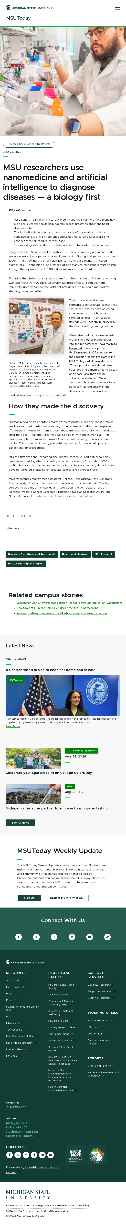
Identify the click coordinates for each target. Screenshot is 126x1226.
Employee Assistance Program (100, 1042)
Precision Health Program (90, 357)
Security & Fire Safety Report (61, 1049)
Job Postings (95, 1034)
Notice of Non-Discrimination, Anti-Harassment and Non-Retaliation (60, 1075)
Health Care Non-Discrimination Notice (60, 1089)
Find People (13, 987)
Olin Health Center (59, 995)
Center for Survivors (60, 1041)
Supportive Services (99, 991)
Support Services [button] (96, 975)
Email (9, 1000)
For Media (12, 1056)
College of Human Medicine (94, 361)
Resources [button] (16, 973)
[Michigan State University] (30, 7)
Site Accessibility (79, 1206)
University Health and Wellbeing (61, 1013)
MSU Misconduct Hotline (20, 1036)
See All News (20, 822)
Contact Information (18, 1206)
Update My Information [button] (66, 898)
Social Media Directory (19, 1043)
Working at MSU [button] (103, 1012)
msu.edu (37, 1211)
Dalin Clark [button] (12, 528)
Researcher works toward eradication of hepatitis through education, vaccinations (69, 603)
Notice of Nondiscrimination (55, 1211)
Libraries (11, 1023)
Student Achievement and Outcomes (103, 1074)
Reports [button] (96, 1058)
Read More (13, 726)
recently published (99, 322)
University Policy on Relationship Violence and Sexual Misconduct (63, 1060)
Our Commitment (58, 1034)
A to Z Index (13, 981)
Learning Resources (99, 998)
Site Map (37, 1206)
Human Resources (98, 1021)
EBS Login (93, 1027)
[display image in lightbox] (36, 326)
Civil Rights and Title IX (62, 1027)
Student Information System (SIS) (22, 1008)
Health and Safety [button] (59, 975)
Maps (9, 994)
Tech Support (14, 1030)
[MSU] (26, 965)
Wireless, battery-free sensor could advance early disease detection (61, 613)
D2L (8, 1017)
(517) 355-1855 (20, 1211)
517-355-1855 (16, 1107)
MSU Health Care (58, 1021)
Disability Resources (99, 985)
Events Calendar (16, 1049)
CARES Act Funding (99, 1066)
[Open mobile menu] (117, 8)
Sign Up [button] (29, 898)
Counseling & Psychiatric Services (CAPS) (62, 1003)
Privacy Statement (56, 1206)
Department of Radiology (91, 352)
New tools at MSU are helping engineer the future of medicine (57, 608)
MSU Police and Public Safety (61, 987)
